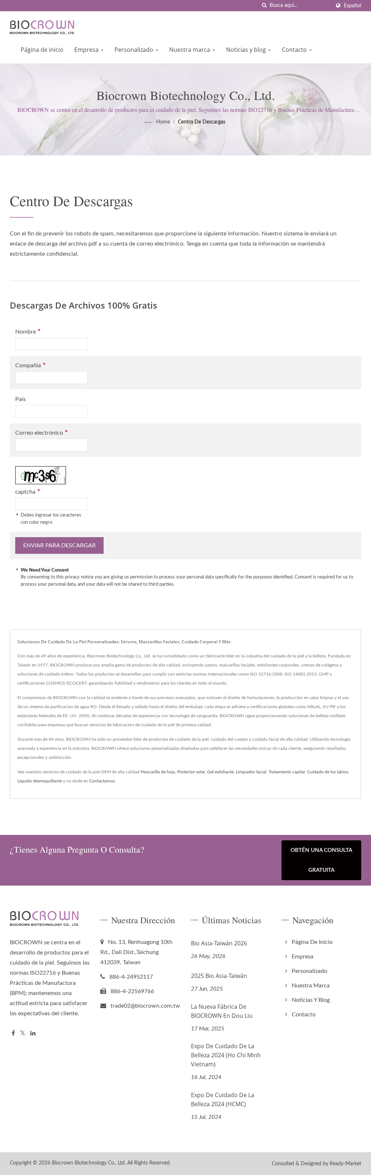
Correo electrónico (41, 433)
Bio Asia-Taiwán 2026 (219, 943)
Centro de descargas (201, 122)
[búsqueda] (264, 5)
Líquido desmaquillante (39, 781)
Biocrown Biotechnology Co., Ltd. (89, 1163)
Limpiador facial (251, 772)
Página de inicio (42, 50)
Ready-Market (345, 1163)
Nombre (28, 332)
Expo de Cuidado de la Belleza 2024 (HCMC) (222, 1099)
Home (163, 122)
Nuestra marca (190, 50)
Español (352, 5)
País (20, 399)
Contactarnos (102, 781)
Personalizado (134, 50)
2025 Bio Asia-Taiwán (219, 976)
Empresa (87, 50)
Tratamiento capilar (286, 772)
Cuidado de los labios (327, 772)
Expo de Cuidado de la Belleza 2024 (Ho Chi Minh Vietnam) (226, 1055)
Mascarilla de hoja (158, 772)
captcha (27, 492)
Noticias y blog (246, 50)
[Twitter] (22, 1033)
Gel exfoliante (220, 772)
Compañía (30, 365)
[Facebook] (13, 1033)
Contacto (295, 50)
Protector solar (191, 772)
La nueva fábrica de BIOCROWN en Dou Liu (222, 1011)
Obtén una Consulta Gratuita (321, 860)
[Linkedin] (33, 1033)
